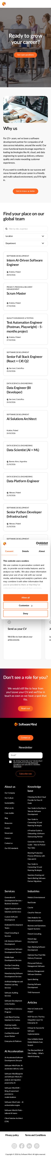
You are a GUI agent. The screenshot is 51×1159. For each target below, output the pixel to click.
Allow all (25, 597)
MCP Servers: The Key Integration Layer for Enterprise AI (36, 1020)
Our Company (10, 793)
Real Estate (32, 903)
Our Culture (9, 798)
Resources (8, 823)
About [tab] (42, 551)
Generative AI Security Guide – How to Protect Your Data (36, 845)
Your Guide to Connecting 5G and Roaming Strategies (35, 823)
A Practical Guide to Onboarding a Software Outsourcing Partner (36, 834)
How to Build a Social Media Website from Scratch (35, 1042)
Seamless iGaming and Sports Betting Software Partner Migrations (36, 878)
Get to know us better (25, 191)
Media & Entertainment (36, 897)
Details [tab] (25, 551)
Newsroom (9, 833)
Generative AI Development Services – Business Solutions (14, 901)
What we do (9, 808)
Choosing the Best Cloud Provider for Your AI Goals (37, 800)
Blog (6, 818)
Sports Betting (33, 979)
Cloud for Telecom (34, 913)
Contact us (25, 738)
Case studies (9, 813)
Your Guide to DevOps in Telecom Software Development (37, 811)
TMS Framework (34, 993)
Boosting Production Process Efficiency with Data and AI (36, 856)
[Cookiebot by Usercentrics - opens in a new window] (36, 543)
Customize (24, 605)
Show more (17, 766)
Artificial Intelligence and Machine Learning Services (14, 985)
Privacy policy (12, 1135)
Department (11, 243)
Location (9, 236)
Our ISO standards (11, 848)
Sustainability (9, 803)
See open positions (25, 55)
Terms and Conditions (35, 1135)
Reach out (25, 709)
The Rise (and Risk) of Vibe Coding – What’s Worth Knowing (36, 1053)
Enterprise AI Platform (13, 1041)
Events (7, 828)
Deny (25, 613)
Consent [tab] (9, 551)
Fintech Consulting (34, 934)
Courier (30, 908)
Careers (7, 838)
